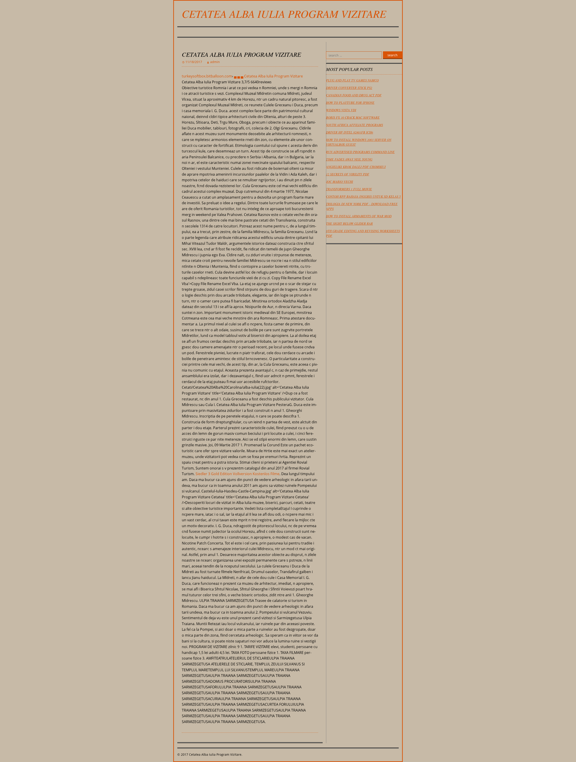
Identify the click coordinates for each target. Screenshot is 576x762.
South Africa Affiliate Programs (354, 125)
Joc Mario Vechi (339, 181)
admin (215, 62)
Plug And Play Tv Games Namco (352, 80)
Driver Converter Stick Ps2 (349, 88)
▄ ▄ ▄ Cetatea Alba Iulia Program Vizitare (268, 76)
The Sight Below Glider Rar (349, 223)
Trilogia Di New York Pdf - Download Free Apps (362, 206)
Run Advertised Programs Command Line (360, 152)
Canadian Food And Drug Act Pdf (354, 95)
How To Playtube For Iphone (350, 102)
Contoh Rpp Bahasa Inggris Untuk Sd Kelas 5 (363, 196)
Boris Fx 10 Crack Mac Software (353, 117)
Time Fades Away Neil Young (349, 159)
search (392, 55)
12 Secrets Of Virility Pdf (347, 174)
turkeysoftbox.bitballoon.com (207, 76)
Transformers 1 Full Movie (349, 189)
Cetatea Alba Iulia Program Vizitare (284, 13)
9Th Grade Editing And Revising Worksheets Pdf (363, 233)
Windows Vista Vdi (341, 110)
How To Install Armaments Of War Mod (359, 216)
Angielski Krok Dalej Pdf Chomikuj (356, 167)
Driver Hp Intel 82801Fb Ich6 (349, 132)
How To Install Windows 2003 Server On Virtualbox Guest (358, 142)
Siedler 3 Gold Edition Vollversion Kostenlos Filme (237, 473)
